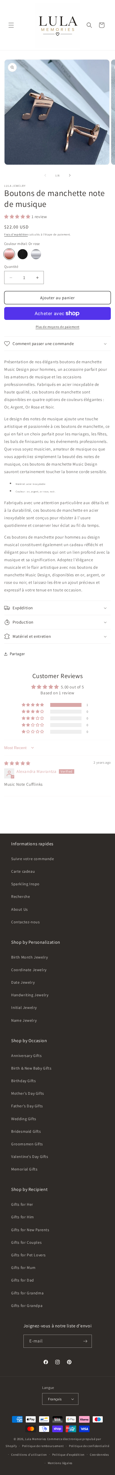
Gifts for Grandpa (26, 1305)
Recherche (20, 896)
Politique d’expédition (68, 1455)
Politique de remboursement (43, 1446)
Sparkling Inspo (25, 883)
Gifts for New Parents (30, 1229)
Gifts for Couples (26, 1242)
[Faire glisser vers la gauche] (45, 175)
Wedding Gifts (23, 1118)
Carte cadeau (23, 871)
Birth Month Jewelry (29, 957)
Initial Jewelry (24, 1007)
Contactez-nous (25, 921)
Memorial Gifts (24, 1169)
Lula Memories (35, 1439)
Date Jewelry (23, 982)
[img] (17, 763)
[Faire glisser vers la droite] (70, 175)
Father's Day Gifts (27, 1105)
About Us (19, 909)
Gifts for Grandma (27, 1292)
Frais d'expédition (16, 234)
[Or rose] (9, 254)
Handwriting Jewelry (29, 994)
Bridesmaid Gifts (26, 1131)
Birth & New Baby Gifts (31, 1068)
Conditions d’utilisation (29, 1455)
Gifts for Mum (23, 1267)
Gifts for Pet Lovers (28, 1254)
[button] (11, 25)
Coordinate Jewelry (29, 969)
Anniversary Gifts (26, 1055)
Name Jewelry (24, 1020)
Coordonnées (99, 1455)
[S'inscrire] (85, 1341)
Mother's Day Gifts (27, 1093)
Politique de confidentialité (89, 1446)
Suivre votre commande (32, 858)
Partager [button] (17, 653)
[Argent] (36, 254)
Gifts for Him (22, 1216)
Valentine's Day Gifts (29, 1156)
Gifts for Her (22, 1204)
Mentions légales (60, 1463)
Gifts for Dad (22, 1280)
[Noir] (23, 254)
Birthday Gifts (23, 1080)
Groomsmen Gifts (27, 1143)
